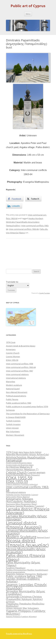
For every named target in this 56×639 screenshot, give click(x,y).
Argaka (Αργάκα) (35, 218)
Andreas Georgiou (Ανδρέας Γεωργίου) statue (16, 255)
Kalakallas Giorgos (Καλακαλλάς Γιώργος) (22, 494)
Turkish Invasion (13, 424)
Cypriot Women (13, 356)
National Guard (13, 388)
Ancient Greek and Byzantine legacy (20, 465)
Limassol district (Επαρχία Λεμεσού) (24, 524)
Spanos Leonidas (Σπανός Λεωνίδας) (26, 586)
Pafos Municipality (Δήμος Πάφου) (23, 564)
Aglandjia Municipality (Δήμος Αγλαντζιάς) (27, 454)
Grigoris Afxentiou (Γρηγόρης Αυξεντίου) (22, 484)
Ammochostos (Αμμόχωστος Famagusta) (26, 458)
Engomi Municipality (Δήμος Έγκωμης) (23, 475)
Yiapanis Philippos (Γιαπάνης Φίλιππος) (26, 612)
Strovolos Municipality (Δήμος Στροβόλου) (25, 592)
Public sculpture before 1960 (18, 403)
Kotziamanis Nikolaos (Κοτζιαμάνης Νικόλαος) (21, 500)
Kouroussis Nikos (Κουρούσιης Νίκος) (21, 504)
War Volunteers (13, 431)
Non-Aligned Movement (16, 392)
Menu (28, 14)
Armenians (11, 349)
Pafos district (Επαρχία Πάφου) (25, 557)
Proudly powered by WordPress (19, 633)
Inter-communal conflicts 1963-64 (21, 367)
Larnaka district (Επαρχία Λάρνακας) (27, 510)
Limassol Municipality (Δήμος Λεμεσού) (27, 532)
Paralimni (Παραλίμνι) (15, 567)
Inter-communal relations (17, 374)
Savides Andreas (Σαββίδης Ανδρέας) (23, 580)
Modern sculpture (14, 385)
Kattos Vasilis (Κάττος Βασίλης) (18, 497)
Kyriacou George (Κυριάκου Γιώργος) (25, 505)
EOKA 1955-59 (12, 360)
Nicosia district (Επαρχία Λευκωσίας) (27, 543)
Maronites (10, 381)
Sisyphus (44, 251)
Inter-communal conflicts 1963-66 (24, 229)
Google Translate (44, 293)
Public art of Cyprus (28, 6)
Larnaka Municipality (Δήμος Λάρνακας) (26, 517)
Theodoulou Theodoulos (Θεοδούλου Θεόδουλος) (25, 604)
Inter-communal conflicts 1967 (19, 370)
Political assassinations (16, 395)
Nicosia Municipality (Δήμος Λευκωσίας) (26, 550)
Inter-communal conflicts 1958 (19, 363)
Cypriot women (36, 472)
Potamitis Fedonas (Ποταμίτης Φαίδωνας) (26, 574)
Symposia (10, 410)
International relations (16, 378)
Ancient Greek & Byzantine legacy (20, 345)
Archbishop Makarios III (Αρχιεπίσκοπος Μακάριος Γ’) (22, 468)
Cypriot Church (12, 353)
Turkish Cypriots (13, 420)
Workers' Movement (15, 435)
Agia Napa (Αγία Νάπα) (30, 452)
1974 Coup (10, 342)
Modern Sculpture (21, 536)
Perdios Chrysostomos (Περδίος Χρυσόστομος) (27, 570)
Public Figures (12, 399)
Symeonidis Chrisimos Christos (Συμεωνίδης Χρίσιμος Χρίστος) (24, 598)
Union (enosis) (12, 428)
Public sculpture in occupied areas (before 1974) (27, 406)
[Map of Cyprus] (21, 325)
